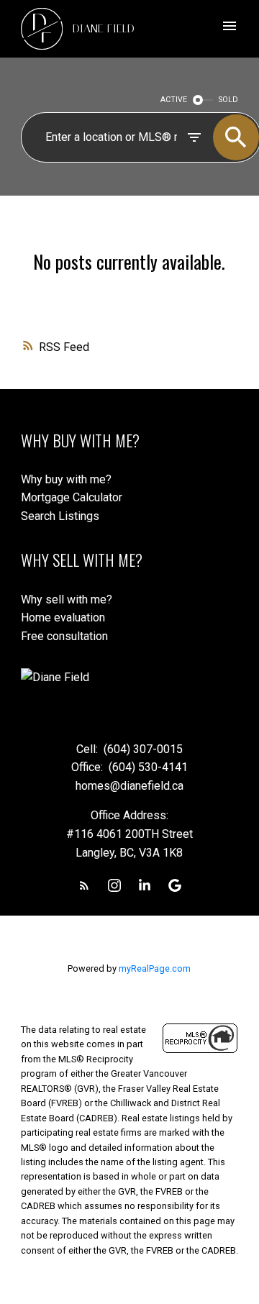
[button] (84, 885)
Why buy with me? (66, 479)
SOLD (228, 99)
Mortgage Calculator (71, 497)
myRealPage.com (155, 968)
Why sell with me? (66, 599)
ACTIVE (173, 99)
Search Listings (60, 516)
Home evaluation (63, 617)
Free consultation (64, 636)
